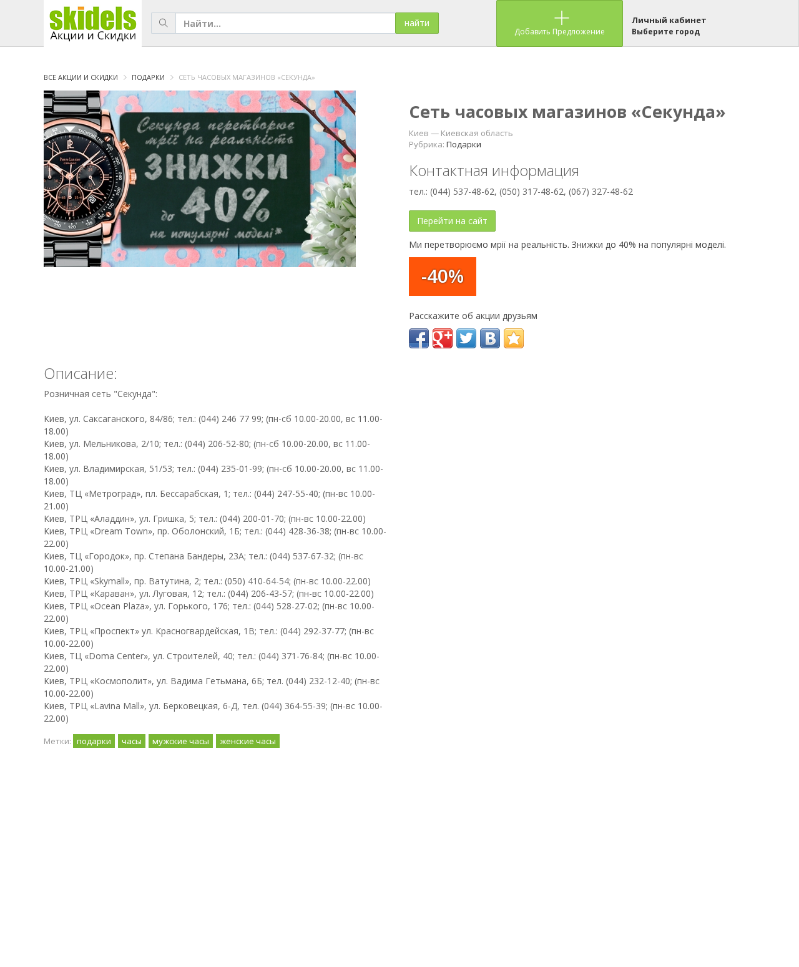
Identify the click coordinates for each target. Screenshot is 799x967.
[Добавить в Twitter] (466, 338)
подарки (94, 741)
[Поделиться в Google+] (443, 338)
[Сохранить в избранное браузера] (514, 338)
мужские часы (180, 741)
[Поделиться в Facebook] (419, 338)
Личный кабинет (669, 20)
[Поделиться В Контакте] (490, 338)
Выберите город (666, 31)
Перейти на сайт (452, 221)
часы (132, 741)
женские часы (248, 741)
